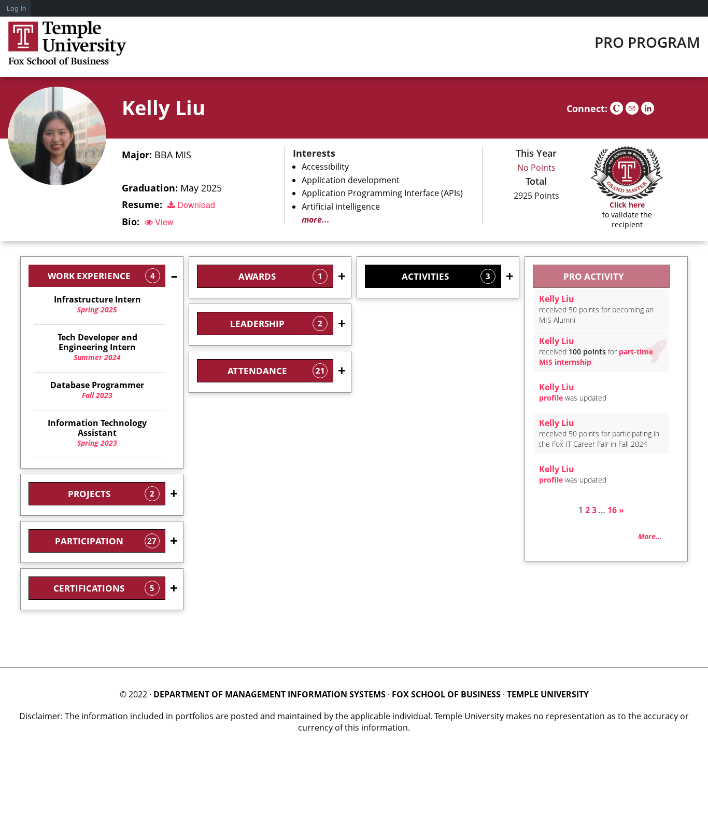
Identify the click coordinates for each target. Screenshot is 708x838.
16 (612, 510)
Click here (627, 205)
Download (195, 205)
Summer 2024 (97, 347)
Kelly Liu (163, 107)
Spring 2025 (97, 304)
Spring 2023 (97, 433)
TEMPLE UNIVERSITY (548, 694)
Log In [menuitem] (16, 8)
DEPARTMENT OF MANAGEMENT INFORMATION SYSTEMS (269, 694)
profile (551, 398)
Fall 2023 (97, 390)
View (163, 222)
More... (650, 536)
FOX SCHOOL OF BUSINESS (446, 694)
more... (316, 219)
